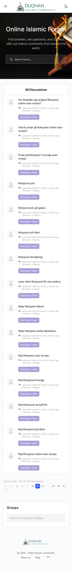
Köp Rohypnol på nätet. (32, 429)
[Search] (66, 6)
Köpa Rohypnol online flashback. (37, 331)
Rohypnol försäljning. (30, 257)
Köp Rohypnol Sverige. (31, 380)
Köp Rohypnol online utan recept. (37, 454)
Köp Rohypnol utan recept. (33, 355)
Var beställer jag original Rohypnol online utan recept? (38, 101)
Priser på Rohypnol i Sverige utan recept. (37, 156)
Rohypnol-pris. (26, 183)
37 (43, 486)
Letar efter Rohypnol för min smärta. (39, 281)
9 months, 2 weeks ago (48, 108)
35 (32, 486)
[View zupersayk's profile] (11, 102)
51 (64, 486)
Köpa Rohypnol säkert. (31, 306)
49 (53, 486)
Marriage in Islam (28, 117)
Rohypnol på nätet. (29, 232)
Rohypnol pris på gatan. (32, 207)
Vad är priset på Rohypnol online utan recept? (40, 129)
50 (58, 486)
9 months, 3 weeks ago (48, 385)
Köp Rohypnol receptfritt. (33, 404)
